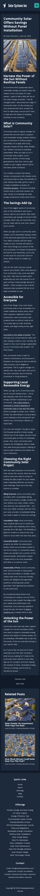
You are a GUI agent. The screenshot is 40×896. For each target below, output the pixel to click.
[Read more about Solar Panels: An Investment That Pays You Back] (20, 709)
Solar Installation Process (20, 843)
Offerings (20, 791)
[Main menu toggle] (36, 5)
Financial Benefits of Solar (25, 728)
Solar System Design (20, 852)
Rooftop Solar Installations (20, 834)
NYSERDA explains (11, 188)
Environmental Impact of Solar (20, 819)
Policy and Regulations (20, 828)
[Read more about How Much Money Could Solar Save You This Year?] (20, 745)
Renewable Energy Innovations (20, 831)
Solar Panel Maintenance (20, 846)
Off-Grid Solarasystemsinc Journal (20, 825)
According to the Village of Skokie (17, 335)
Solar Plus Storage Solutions (20, 849)
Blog (20, 794)
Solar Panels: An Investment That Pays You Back (19, 724)
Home (20, 785)
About (20, 788)
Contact (20, 797)
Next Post (20, 684)
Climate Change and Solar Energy (20, 810)
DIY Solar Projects (20, 813)
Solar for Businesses (20, 840)
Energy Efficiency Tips (20, 816)
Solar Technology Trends (20, 855)
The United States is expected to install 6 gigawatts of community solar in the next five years (19, 406)
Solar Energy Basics (20, 837)
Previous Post (20, 679)
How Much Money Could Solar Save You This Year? (20, 760)
